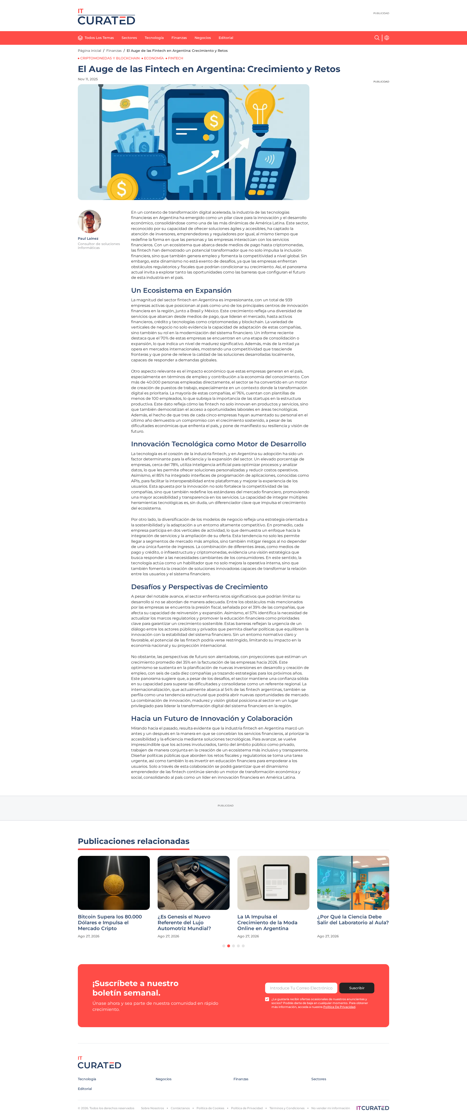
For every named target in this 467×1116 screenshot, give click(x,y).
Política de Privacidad (247, 1108)
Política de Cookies (210, 1108)
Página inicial (89, 50)
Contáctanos (180, 1108)
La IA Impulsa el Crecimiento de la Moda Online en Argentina (267, 922)
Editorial (226, 38)
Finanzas (179, 38)
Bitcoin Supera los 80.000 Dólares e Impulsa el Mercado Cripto (110, 922)
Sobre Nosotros (152, 1108)
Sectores (129, 38)
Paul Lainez (88, 238)
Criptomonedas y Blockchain (110, 58)
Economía (154, 58)
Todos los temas (99, 38)
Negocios (203, 38)
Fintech (175, 58)
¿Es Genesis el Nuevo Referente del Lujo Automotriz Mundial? (184, 922)
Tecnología (154, 38)
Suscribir (357, 988)
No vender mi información (330, 1108)
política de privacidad (339, 1007)
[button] (223, 945)
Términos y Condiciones (287, 1108)
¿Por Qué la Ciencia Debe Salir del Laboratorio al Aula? (353, 919)
